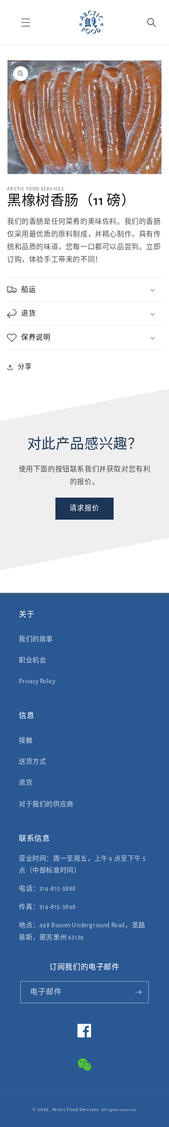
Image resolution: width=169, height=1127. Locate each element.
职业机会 (32, 660)
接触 (25, 740)
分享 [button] (24, 366)
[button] (25, 22)
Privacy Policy (37, 681)
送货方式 (32, 761)
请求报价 (84, 508)
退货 (25, 782)
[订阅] (138, 992)
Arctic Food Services (75, 1109)
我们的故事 (36, 639)
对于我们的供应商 (46, 804)
